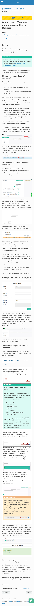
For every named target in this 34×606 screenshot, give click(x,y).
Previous (6, 592)
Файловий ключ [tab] (8, 360)
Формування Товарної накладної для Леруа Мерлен (14, 25)
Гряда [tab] (26, 360)
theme (18, 601)
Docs (18, 2)
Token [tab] (18, 360)
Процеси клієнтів (9, 8)
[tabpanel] (17, 445)
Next (28, 592)
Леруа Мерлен (20, 8)
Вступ (7, 38)
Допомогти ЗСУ (18, 18)
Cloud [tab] (5, 364)
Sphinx (10, 601)
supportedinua (24, 588)
